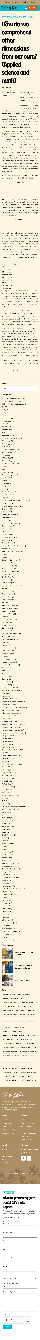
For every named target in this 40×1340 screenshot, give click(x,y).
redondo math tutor (10, 1051)
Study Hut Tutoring (9, 1064)
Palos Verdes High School (11, 750)
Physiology (6, 770)
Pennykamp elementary (11, 764)
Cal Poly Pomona (8, 492)
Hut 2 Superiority (8, 659)
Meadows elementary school (12, 702)
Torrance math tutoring (28, 1072)
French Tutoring (8, 614)
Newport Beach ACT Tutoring (13, 724)
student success (8, 1060)
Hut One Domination (10, 665)
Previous (8, 376)
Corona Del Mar (7, 543)
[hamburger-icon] (26, 8)
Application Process (9, 464)
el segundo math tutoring (11, 1006)
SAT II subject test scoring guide (14, 807)
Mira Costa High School (10, 710)
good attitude (7, 625)
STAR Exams (6, 855)
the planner (6, 903)
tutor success (31, 1080)
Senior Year (6, 829)
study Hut (20, 1060)
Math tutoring (8, 1039)
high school (6, 642)
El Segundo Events (9, 566)
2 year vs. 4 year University (11, 401)
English (4, 574)
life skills (5, 679)
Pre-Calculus (6, 778)
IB (2, 668)
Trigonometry (28, 18)
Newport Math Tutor (9, 736)
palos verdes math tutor (24, 1039)
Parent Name (8, 1224)
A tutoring (14, 998)
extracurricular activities (11, 585)
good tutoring (8, 1010)
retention (5, 792)
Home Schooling (8, 651)
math (4, 693)
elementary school (9, 571)
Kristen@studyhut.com (16, 1217)
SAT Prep (5, 812)
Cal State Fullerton (9, 495)
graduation (6, 631)
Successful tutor (24, 1064)
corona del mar (7, 540)
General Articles (8, 620)
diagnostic (6, 549)
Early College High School (11, 552)
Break (4, 486)
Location (6, 1275)
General (20, 16)
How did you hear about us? (12, 1283)
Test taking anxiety (9, 895)
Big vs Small (6, 478)
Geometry (5, 622)
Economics (6, 554)
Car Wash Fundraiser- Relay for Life (15, 500)
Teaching (5, 883)
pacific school (7, 744)
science (12, 18)
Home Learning (7, 648)
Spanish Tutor (7, 846)
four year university (9, 608)
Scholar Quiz (6, 821)
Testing (4, 897)
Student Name (8, 1232)
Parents (5, 753)
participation (6, 758)
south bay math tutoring (11, 1056)
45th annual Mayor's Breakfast (13, 404)
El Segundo (6, 563)
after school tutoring (9, 424)
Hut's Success (31, 1023)
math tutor (31, 1035)
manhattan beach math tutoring (14, 1035)
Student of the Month (10, 866)
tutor (5, 1076)
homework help (8, 654)
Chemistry (5, 509)
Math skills (6, 696)
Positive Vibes (7, 775)
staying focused (28, 1056)
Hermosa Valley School (10, 639)
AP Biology (6, 441)
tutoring (5, 914)
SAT (3, 798)
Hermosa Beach (8, 636)
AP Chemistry (7, 447)
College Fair (6, 529)
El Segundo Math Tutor (10, 568)
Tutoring (13, 1076)
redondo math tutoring (28, 1051)
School (5, 1249)
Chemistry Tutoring (9, 515)
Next (33, 376)
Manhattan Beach (8, 688)
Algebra (5, 427)
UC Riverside (6, 920)
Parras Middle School (9, 756)
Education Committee (10, 560)
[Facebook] (23, 1158)
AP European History (9, 449)
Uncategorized (7, 923)
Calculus (12, 16)
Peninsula (5, 761)
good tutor (27, 1006)
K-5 (3, 673)
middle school (7, 705)
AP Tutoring (6, 458)
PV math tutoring (9, 1047)
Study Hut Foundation (10, 869)
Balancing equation (9, 475)
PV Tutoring (6, 784)
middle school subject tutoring (13, 707)
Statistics (18, 18)
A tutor (5, 998)
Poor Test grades (8, 773)
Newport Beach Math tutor (12, 730)
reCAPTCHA (7, 1315)
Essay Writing (7, 583)
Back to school (7, 472)
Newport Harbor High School (12, 733)
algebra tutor (7, 432)
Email (5, 1241)
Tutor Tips (5, 911)
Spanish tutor (7, 843)
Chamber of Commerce (10, 506)
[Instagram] (29, 1158)
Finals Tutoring (7, 591)
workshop (5, 934)
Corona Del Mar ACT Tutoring (13, 546)
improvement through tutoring (13, 1027)
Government (6, 628)
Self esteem (6, 826)
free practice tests (8, 611)
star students (7, 858)
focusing (5, 603)
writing (4, 937)
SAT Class (5, 804)
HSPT (4, 656)
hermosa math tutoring (27, 1014)
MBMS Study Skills (9, 699)
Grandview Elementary (10, 634)
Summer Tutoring (8, 880)
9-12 (3, 410)
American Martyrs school (11, 438)
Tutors (4, 917)
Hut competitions (8, 662)
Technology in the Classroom (12, 889)
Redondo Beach (8, 787)
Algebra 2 (5, 16)
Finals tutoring (7, 597)
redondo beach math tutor (27, 1047)
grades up (30, 1010)
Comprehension (8, 537)
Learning (5, 676)
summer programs (9, 878)
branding (5, 483)
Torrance (5, 906)
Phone (5, 1266)
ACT (3, 413)
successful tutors (26, 1068)
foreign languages (8, 605)
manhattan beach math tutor (12, 1031)
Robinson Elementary (10, 795)
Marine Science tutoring (11, 690)
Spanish (5, 838)
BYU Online (6, 489)
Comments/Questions (10, 1292)
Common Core (7, 534)
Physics (26, 16)
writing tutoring (8, 940)
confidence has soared (10, 1002)
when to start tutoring (10, 931)
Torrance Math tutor (10, 1072)
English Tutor (7, 577)
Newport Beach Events (10, 727)
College (4, 520)
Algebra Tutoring (8, 435)
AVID (4, 466)
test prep (5, 892)
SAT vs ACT (6, 818)
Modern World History (10, 716)
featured (5, 588)
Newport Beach (7, 722)
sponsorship (6, 852)
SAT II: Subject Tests (9, 809)
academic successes (24, 994)
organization (6, 739)
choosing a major (8, 517)
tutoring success (24, 1076)
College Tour (6, 532)
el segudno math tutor (29, 1002)
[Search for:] (20, 388)
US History (6, 926)
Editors (4, 557)
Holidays (5, 645)
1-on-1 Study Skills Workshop (12, 398)
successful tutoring (10, 1068)
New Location (7, 719)
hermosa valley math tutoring (13, 1023)
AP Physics (6, 452)
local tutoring (7, 682)
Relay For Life (7, 790)
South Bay (5, 832)
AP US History (7, 461)
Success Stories (7, 875)
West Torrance (7, 929)
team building (7, 886)
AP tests (5, 455)
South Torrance (7, 835)
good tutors (20, 1010)
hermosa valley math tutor (12, 1019)
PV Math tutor (29, 1043)
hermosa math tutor (10, 1014)
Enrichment (6, 580)
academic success (9, 994)
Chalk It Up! (6, 503)
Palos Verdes (6, 747)
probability (6, 781)
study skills (6, 872)
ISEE (3, 671)
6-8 (3, 407)
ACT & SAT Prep (7, 418)
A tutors (24, 998)
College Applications (9, 523)
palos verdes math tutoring (12, 1043)
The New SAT (7, 900)
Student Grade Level (10, 1258)
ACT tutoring (6, 421)
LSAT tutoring (7, 685)
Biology (4, 481)
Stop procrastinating (9, 863)
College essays (7, 526)
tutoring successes (9, 1080)
